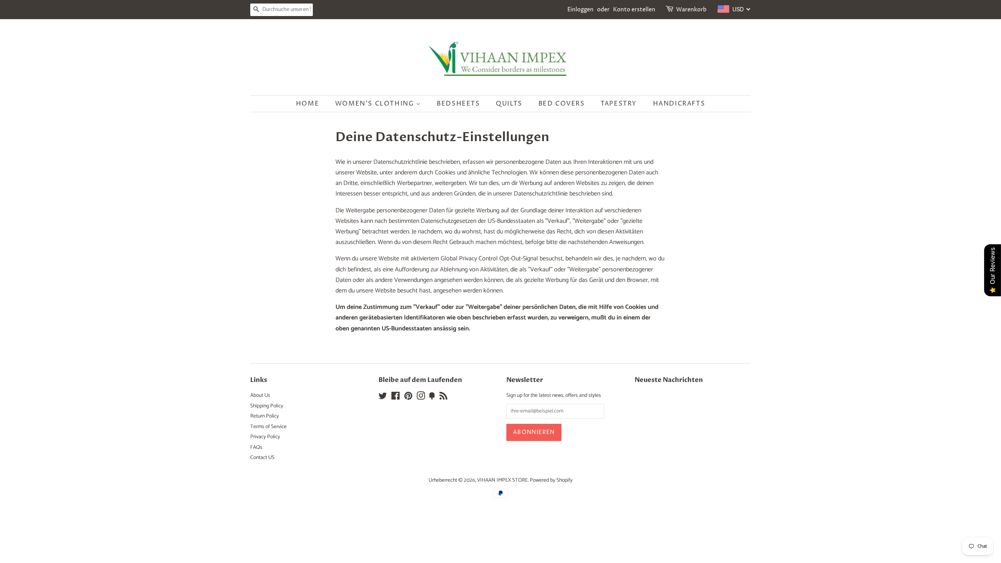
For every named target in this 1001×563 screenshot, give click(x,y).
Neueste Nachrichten (669, 380)
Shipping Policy (266, 406)
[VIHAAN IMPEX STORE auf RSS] (443, 397)
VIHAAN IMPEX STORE (502, 480)
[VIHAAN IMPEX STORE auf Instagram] (420, 397)
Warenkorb (691, 9)
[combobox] (734, 9)
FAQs (256, 447)
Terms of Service (268, 426)
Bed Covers (561, 103)
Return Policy (264, 416)
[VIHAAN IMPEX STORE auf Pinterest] (408, 397)
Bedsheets (458, 103)
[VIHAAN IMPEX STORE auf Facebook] (395, 397)
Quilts (509, 103)
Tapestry (619, 103)
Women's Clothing (375, 103)
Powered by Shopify (551, 480)
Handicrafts (679, 103)
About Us (260, 395)
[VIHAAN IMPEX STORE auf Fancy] (432, 397)
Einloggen (580, 9)
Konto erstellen (634, 9)
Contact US (262, 457)
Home (307, 103)
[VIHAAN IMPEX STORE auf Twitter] (383, 397)
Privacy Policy (265, 436)
